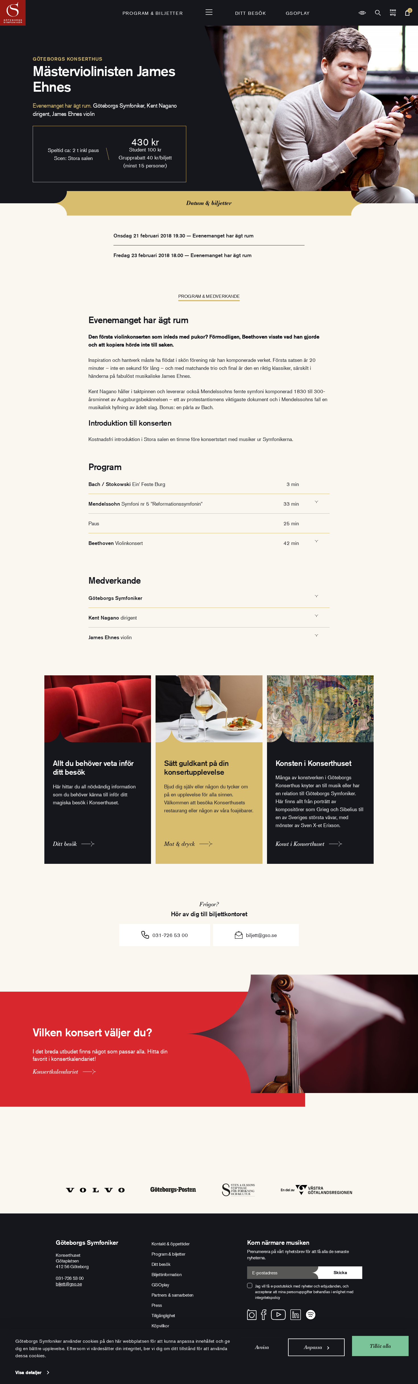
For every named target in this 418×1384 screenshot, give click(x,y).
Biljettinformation (167, 1274)
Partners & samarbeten (172, 1295)
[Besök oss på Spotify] (310, 1314)
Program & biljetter (168, 1254)
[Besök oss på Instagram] (251, 1314)
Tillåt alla (380, 1346)
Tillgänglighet (163, 1315)
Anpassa (313, 1347)
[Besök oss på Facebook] (263, 1314)
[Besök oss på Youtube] (278, 1314)
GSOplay (298, 13)
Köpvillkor (160, 1325)
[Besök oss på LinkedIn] (295, 1314)
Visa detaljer (28, 1372)
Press (157, 1305)
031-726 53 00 (170, 935)
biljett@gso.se (261, 935)
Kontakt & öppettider (171, 1243)
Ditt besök (250, 13)
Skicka (340, 1272)
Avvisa (262, 1347)
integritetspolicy (267, 1297)
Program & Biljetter (153, 13)
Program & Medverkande (208, 296)
